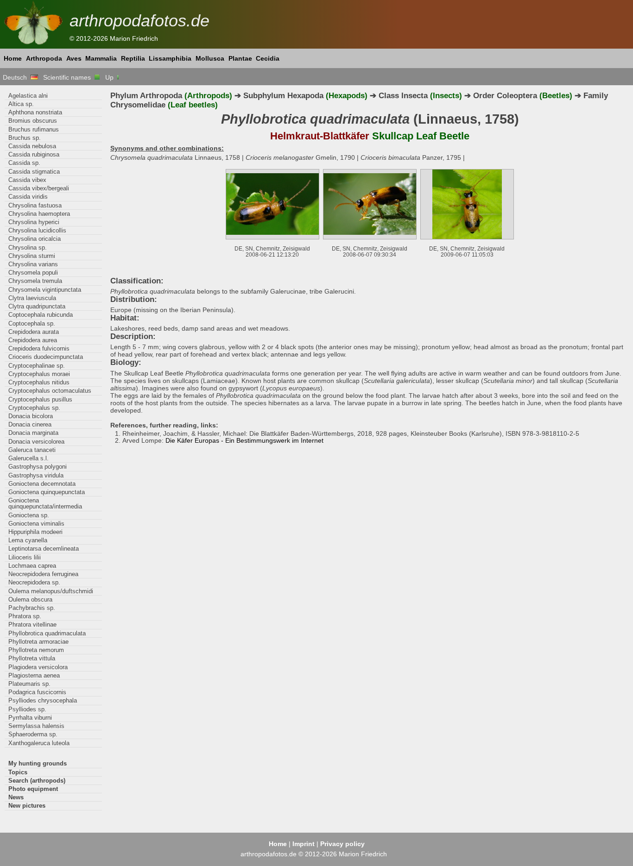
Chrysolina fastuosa (35, 205)
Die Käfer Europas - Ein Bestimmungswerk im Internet (244, 440)
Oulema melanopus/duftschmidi (50, 591)
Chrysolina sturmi (31, 255)
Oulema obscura (30, 599)
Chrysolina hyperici (33, 222)
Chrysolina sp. (27, 247)
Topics (17, 772)
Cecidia (267, 58)
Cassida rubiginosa (33, 154)
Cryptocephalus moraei (39, 373)
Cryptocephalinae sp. (36, 365)
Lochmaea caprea (32, 565)
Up (110, 77)
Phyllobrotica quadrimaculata (47, 633)
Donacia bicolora (30, 416)
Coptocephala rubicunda (40, 314)
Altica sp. (21, 103)
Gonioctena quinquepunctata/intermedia (45, 503)
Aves (74, 58)
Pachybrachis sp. (31, 607)
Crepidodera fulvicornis (39, 348)
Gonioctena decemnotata (42, 483)
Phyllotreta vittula (31, 658)
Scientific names (69, 77)
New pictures (26, 805)
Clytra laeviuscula (32, 298)
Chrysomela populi (33, 272)
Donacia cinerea (29, 424)
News (16, 797)
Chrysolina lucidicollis (37, 230)
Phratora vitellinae (32, 624)
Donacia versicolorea (36, 441)
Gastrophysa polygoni (37, 466)
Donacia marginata (33, 432)
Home (13, 58)
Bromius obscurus (32, 120)
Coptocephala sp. (31, 323)
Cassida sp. (24, 162)
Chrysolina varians (33, 264)
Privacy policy (342, 843)
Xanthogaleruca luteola (39, 743)
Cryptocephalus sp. (34, 407)
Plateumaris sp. (29, 683)
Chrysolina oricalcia (34, 238)
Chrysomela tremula (35, 280)
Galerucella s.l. (28, 458)
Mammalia (101, 58)
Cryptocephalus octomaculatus (49, 390)
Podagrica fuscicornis (37, 692)
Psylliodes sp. (27, 709)
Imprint (303, 843)
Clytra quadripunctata (36, 306)
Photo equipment (33, 788)
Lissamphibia (170, 58)
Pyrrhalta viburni (30, 717)
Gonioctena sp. (28, 515)
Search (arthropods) (36, 780)
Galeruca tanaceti (32, 449)
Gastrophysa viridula (35, 475)
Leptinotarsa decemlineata (43, 548)
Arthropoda (44, 58)
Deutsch (17, 77)
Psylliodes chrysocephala (42, 700)
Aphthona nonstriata (35, 112)
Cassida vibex (27, 179)
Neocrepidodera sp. (34, 582)
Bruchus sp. (24, 137)
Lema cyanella (27, 540)
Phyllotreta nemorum (36, 649)
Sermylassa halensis (36, 725)
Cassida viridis (28, 196)
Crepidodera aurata (33, 331)
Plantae (240, 58)
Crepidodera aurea (32, 340)
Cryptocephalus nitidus (39, 382)
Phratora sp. (24, 616)
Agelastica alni (28, 95)
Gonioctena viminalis (36, 523)
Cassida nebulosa (32, 146)
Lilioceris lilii (24, 557)
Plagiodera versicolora (38, 667)
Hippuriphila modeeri (35, 531)
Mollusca (210, 58)
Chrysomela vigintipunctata (44, 289)
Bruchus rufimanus (33, 129)
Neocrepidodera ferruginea (43, 574)
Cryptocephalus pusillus (40, 399)
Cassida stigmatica (34, 171)
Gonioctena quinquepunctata (46, 492)
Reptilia (133, 58)
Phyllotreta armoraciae (38, 641)
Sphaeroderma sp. (32, 734)
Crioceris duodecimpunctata (45, 356)
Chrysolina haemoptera (39, 213)
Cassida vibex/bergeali (38, 188)
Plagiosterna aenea (34, 675)
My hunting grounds (37, 763)
